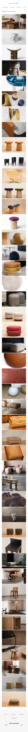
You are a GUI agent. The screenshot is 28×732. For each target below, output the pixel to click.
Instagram (13, 714)
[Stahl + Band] (14, 3)
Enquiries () (14, 718)
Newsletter (21, 714)
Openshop (18, 7)
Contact (5, 714)
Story (24, 7)
